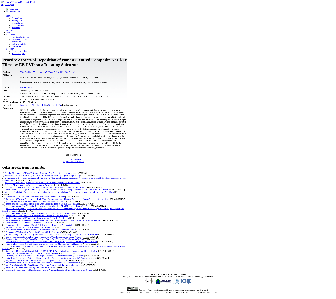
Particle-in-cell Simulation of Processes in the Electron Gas (30, 227)
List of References (73, 155)
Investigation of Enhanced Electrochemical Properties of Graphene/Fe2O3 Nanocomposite (43, 263)
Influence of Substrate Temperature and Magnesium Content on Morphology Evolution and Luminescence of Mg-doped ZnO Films (59, 192)
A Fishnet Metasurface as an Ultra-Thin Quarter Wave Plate (29, 185)
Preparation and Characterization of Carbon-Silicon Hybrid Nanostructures (36, 260)
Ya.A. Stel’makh (55, 72)
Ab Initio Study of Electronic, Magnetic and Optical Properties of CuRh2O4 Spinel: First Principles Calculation (52, 234)
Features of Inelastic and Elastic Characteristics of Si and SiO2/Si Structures (37, 215)
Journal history (18, 23)
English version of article (73, 162)
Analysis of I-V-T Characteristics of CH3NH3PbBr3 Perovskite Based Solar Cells (40, 213)
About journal (17, 20)
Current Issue (17, 18)
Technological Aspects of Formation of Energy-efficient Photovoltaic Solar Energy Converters (45, 256)
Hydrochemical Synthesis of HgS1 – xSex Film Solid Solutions (32, 253)
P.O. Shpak (70, 72)
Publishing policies (19, 39)
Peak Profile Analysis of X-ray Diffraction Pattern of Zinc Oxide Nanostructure (37, 173)
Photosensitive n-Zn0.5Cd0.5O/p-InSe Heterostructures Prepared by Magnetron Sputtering (42, 175)
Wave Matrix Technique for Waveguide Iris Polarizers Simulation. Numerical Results (41, 230)
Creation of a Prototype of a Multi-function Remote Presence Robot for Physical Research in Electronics (49, 270)
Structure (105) (54, 105)
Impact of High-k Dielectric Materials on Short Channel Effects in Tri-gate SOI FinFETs (42, 204)
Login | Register (7, 4)
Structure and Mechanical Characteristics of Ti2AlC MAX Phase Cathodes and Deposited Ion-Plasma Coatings (52, 251)
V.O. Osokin (26, 72)
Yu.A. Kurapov (40, 72)
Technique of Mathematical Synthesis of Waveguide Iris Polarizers (33, 232)
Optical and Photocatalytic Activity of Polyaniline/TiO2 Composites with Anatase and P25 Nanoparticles (49, 258)
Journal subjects (18, 53)
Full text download (73, 159)
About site (16, 27)
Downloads (16, 46)
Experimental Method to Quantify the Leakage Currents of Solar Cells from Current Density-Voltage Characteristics (53, 220)
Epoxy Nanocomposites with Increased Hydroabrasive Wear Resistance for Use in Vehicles (43, 237)
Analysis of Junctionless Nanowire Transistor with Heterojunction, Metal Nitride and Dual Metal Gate (48, 206)
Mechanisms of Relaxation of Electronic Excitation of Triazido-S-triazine (35, 197)
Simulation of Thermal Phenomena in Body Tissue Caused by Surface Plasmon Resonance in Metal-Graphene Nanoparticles (57, 199)
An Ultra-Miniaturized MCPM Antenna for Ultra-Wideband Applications (35, 201)
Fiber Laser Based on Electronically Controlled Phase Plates (30, 267)
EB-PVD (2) (41, 105)
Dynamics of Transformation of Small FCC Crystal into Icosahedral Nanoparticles (40, 225)
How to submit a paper (21, 37)
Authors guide (17, 42)
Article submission (19, 44)
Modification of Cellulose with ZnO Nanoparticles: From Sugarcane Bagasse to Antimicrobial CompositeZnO (51, 241)
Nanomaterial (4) (27, 105)
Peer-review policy (19, 51)
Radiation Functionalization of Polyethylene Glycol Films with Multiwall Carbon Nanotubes (44, 244)
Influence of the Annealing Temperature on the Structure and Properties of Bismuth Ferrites (42, 182)
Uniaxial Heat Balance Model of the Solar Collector (27, 223)
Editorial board (18, 25)
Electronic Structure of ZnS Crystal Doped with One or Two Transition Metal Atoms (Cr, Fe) (44, 239)
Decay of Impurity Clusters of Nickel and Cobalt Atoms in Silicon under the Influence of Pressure (45, 187)
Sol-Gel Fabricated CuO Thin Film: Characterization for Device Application (37, 218)
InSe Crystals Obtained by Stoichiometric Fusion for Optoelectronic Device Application (42, 265)
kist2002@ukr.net (27, 88)
